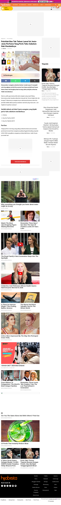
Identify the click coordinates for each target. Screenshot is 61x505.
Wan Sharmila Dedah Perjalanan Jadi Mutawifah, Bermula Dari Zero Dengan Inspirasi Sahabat (50, 111)
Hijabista (3, 38)
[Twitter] (55, 8)
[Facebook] (51, 8)
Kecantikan (9, 38)
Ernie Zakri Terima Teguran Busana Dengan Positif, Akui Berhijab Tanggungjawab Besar (50, 86)
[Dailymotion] (51, 9)
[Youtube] (13, 486)
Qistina (4, 48)
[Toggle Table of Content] (35, 75)
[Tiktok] (10, 486)
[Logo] (5, 4)
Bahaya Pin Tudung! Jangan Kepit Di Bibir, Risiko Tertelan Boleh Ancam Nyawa (51, 142)
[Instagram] (53, 8)
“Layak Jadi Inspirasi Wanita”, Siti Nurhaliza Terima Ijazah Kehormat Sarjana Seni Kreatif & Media (51, 127)
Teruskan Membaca (20, 161)
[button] (55, 4)
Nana (43, 90)
